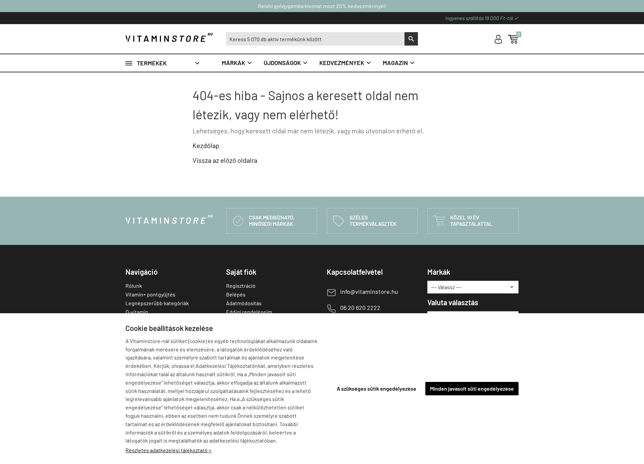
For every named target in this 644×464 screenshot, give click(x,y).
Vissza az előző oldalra (225, 160)
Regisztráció (241, 285)
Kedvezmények (345, 62)
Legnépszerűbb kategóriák (157, 303)
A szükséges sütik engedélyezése (376, 388)
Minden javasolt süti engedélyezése (472, 388)
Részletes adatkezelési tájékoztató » (168, 450)
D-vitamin (136, 312)
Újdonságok (286, 62)
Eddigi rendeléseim (249, 312)
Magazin (399, 62)
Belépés (236, 294)
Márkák (237, 62)
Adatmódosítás (244, 303)
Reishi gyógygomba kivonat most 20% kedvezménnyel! (322, 6)
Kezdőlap (206, 145)
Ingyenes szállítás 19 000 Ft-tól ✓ (482, 18)
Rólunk (133, 285)
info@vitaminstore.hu (369, 291)
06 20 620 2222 (360, 307)
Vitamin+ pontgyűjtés (150, 294)
